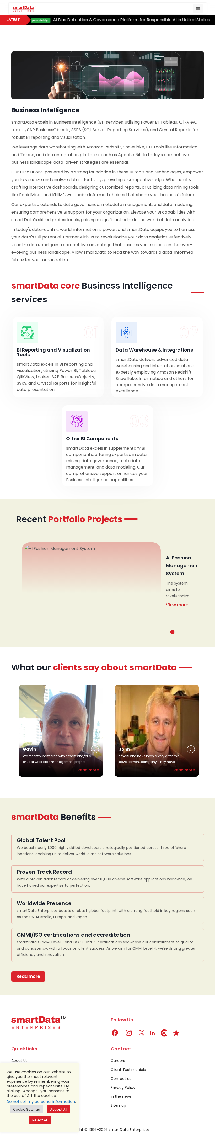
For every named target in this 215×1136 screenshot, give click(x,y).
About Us (19, 1060)
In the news (121, 1096)
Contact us (121, 1078)
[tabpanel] (107, 585)
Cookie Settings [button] (26, 1109)
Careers (118, 1060)
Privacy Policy (123, 1087)
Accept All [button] (58, 1109)
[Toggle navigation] (198, 8)
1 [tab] (172, 632)
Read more (88, 770)
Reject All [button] (40, 1120)
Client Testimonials (128, 1069)
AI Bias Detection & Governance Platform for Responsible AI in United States (122, 20)
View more (177, 605)
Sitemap (118, 1105)
